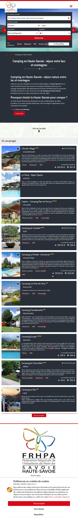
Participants (42, 29)
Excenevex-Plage (28, 258)
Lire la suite (19, 113)
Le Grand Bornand (29, 152)
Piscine (19, 44)
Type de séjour (11, 29)
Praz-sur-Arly (27, 287)
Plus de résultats (39, 415)
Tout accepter (39, 503)
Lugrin (25, 393)
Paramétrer (39, 514)
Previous (4, 30)
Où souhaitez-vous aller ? (13, 14)
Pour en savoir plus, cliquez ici (59, 497)
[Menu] (70, 6)
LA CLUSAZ (27, 205)
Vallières (25, 366)
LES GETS (26, 178)
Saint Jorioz (26, 340)
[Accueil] (11, 5)
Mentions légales (35, 475)
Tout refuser (39, 509)
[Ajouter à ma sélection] (18, 148)
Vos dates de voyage (12, 22)
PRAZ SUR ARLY (28, 313)
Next (73, 30)
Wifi (35, 44)
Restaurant (27, 44)
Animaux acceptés (44, 44)
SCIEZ (25, 231)
